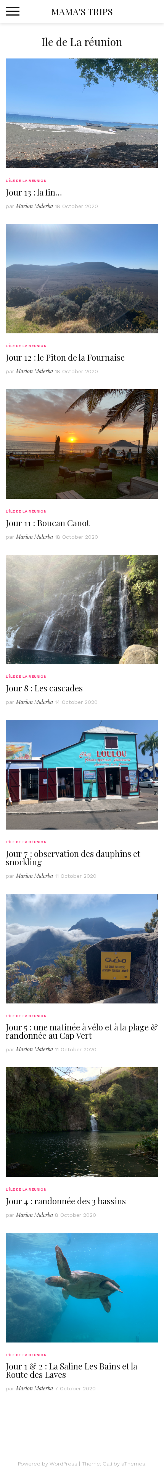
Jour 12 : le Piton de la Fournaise (65, 357)
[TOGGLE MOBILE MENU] (12, 11)
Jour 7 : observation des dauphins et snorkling (73, 858)
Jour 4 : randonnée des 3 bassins (66, 1201)
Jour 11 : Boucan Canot (48, 522)
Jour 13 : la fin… (34, 192)
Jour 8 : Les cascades (44, 688)
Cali (107, 1464)
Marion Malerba (34, 206)
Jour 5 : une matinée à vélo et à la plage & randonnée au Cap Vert (82, 1031)
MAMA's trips (82, 11)
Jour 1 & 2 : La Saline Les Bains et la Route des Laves (71, 1370)
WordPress (63, 1464)
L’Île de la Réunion (26, 180)
